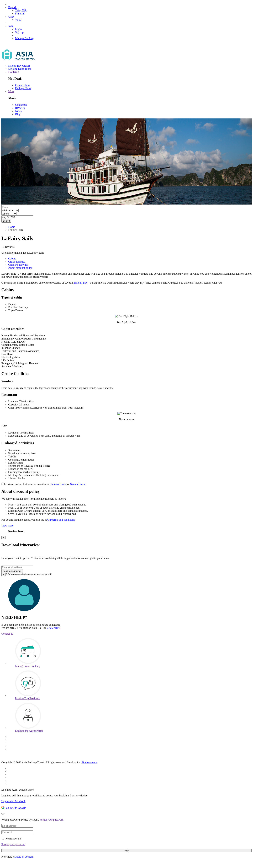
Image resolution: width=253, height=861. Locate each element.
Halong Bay (80, 282)
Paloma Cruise (59, 484)
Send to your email (12, 571)
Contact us (21, 104)
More (11, 91)
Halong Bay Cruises (19, 65)
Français (19, 13)
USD (11, 16)
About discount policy (20, 267)
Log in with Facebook (13, 801)
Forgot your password (52, 819)
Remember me (13, 838)
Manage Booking (24, 38)
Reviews (20, 107)
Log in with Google (15, 807)
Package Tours (23, 88)
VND (18, 19)
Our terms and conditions (61, 519)
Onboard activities (18, 264)
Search (6, 221)
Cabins (12, 258)
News (18, 110)
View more (7, 525)
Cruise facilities (16, 261)
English (12, 7)
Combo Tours (22, 85)
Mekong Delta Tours (19, 68)
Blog (17, 114)
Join (10, 25)
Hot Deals (13, 71)
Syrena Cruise (78, 484)
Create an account (23, 856)
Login (18, 29)
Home (11, 226)
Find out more (89, 762)
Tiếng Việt (21, 10)
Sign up (19, 32)
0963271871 (53, 627)
